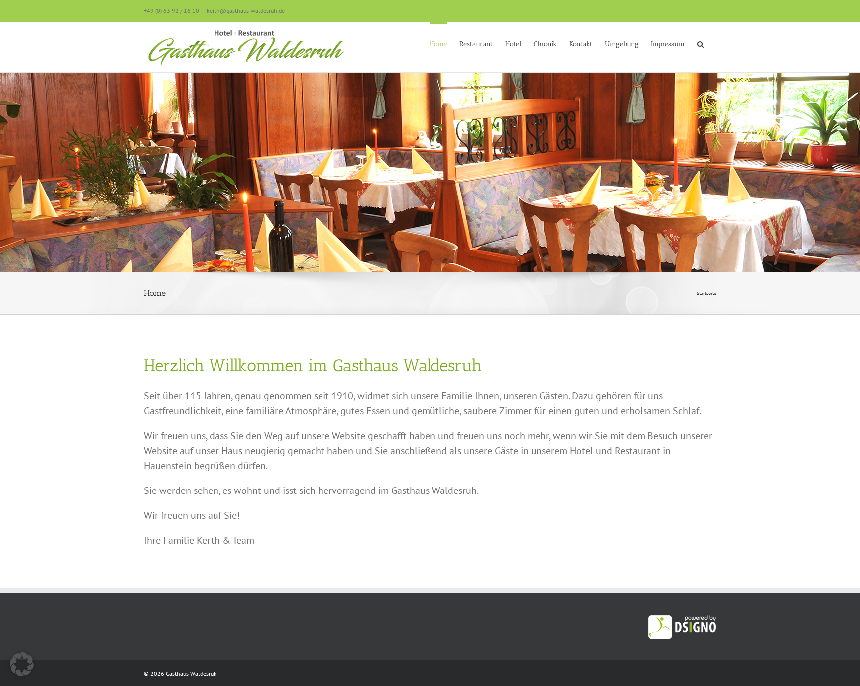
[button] (700, 43)
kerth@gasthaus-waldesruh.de (246, 10)
